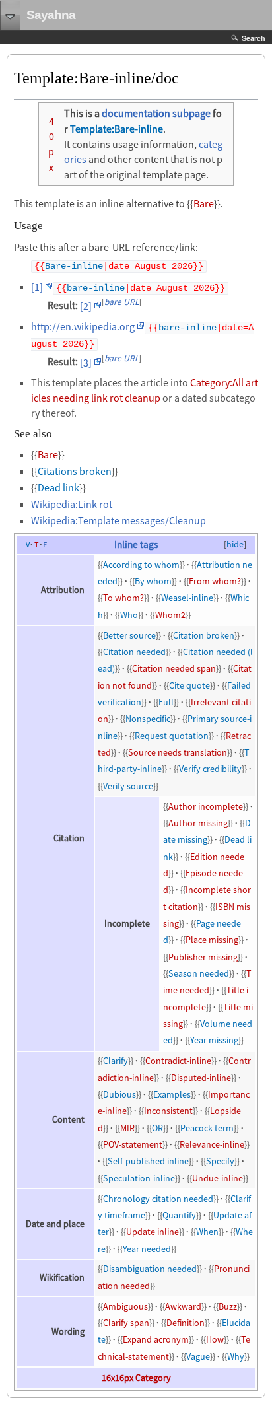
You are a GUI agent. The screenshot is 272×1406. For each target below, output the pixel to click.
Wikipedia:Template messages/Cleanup (118, 520)
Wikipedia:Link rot (71, 503)
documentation (136, 113)
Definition (185, 1323)
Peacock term (207, 1128)
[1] (37, 286)
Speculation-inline (139, 1178)
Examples (172, 1094)
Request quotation (172, 736)
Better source (129, 635)
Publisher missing (203, 957)
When (207, 1232)
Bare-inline (74, 266)
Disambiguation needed (150, 1269)
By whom (153, 581)
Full (166, 702)
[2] (86, 305)
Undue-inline (217, 1178)
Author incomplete (205, 806)
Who (129, 615)
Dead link (58, 487)
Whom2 (170, 615)
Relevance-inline (212, 1144)
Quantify (179, 1215)
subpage (191, 113)
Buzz (228, 1306)
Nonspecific (147, 718)
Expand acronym (156, 1339)
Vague (198, 1356)
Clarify (115, 1061)
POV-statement (132, 1144)
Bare (203, 203)
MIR (127, 1128)
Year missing (214, 1040)
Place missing (212, 940)
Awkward (183, 1306)
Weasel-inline (187, 598)
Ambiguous (125, 1306)
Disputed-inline (201, 1078)
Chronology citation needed (158, 1199)
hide (235, 544)
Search (253, 38)
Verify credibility (210, 769)
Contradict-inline (178, 1061)
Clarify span (126, 1323)
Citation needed (134, 652)
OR (157, 1128)
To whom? (123, 598)
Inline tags (136, 544)
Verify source (128, 786)
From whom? (215, 581)
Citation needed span (174, 668)
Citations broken (75, 470)
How (215, 1339)
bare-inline (96, 288)
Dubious (119, 1094)
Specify (220, 1161)
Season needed (198, 973)
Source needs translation (177, 752)
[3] (86, 362)
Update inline (152, 1232)
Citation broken (203, 635)
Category (153, 1378)
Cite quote (189, 685)
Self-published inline (148, 1161)
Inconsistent (168, 1111)
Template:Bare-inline (116, 128)
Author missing (198, 823)
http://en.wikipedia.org (83, 326)
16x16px (117, 1378)
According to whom (141, 565)
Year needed (147, 1249)
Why (235, 1356)
